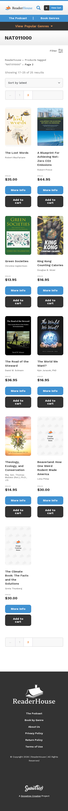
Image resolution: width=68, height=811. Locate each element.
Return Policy (34, 739)
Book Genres (50, 18)
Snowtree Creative (31, 796)
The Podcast (18, 18)
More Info (18, 190)
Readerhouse (13, 59)
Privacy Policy (34, 733)
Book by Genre (34, 720)
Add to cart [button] (18, 201)
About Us (34, 726)
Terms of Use (34, 746)
